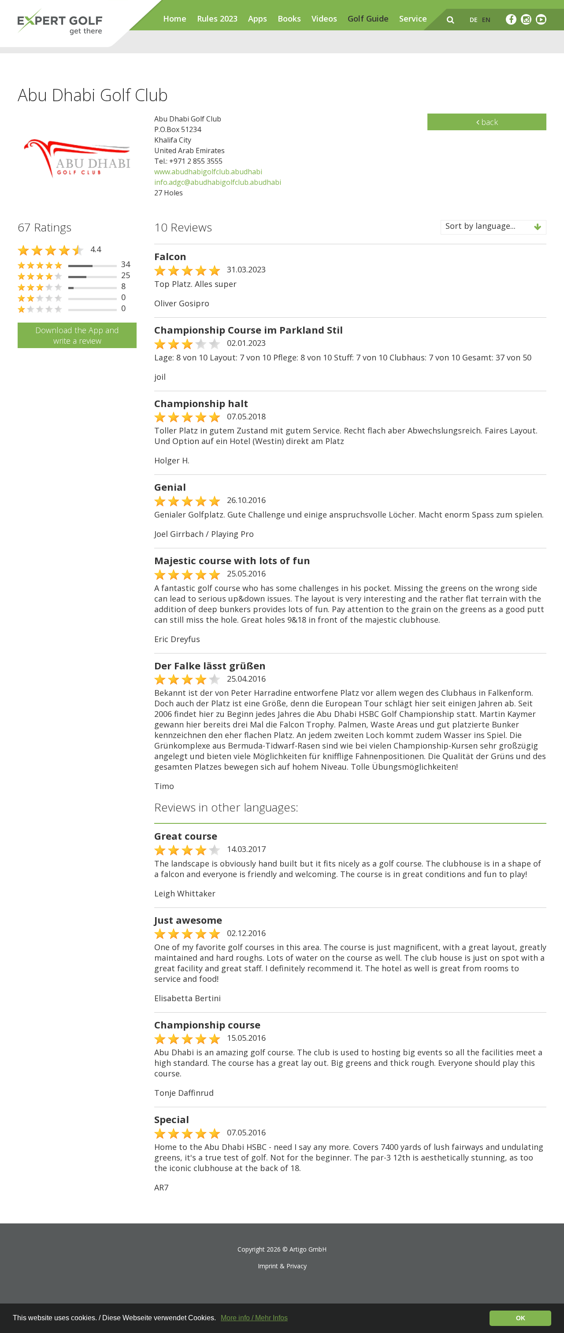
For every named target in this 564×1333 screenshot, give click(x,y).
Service (413, 18)
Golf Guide (368, 18)
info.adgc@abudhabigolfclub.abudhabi (217, 182)
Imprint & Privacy (282, 1266)
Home (174, 18)
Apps (257, 18)
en (486, 19)
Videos (324, 18)
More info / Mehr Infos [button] (254, 1318)
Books (289, 18)
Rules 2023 (217, 18)
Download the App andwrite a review (77, 335)
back (488, 122)
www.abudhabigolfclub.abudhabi (208, 171)
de (474, 19)
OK (520, 1318)
